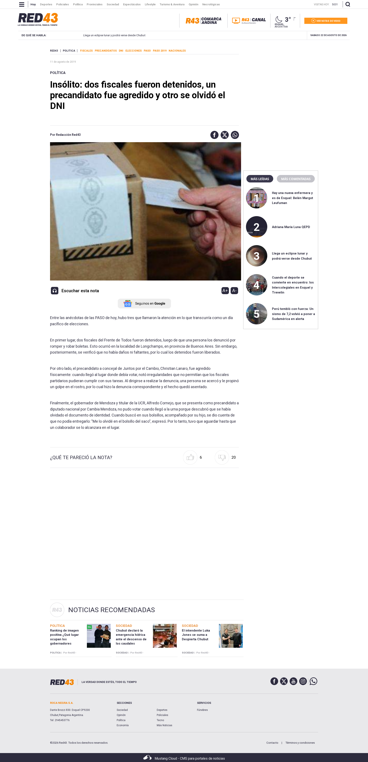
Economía (123, 725)
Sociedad (122, 710)
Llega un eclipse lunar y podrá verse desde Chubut (114, 35)
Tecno (160, 720)
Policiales (162, 715)
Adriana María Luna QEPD (291, 227)
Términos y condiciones (300, 742)
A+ (225, 290)
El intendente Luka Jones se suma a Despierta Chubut (196, 635)
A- (234, 290)
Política (58, 73)
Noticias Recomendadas (111, 610)
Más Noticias (164, 725)
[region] (281, 75)
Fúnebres (202, 710)
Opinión (121, 715)
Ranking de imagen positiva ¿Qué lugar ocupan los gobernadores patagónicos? (64, 639)
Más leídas (260, 179)
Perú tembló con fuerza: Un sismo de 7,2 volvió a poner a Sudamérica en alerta (293, 314)
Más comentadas (295, 179)
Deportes (162, 710)
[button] (213, 135)
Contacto (272, 742)
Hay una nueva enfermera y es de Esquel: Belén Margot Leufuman (292, 198)
